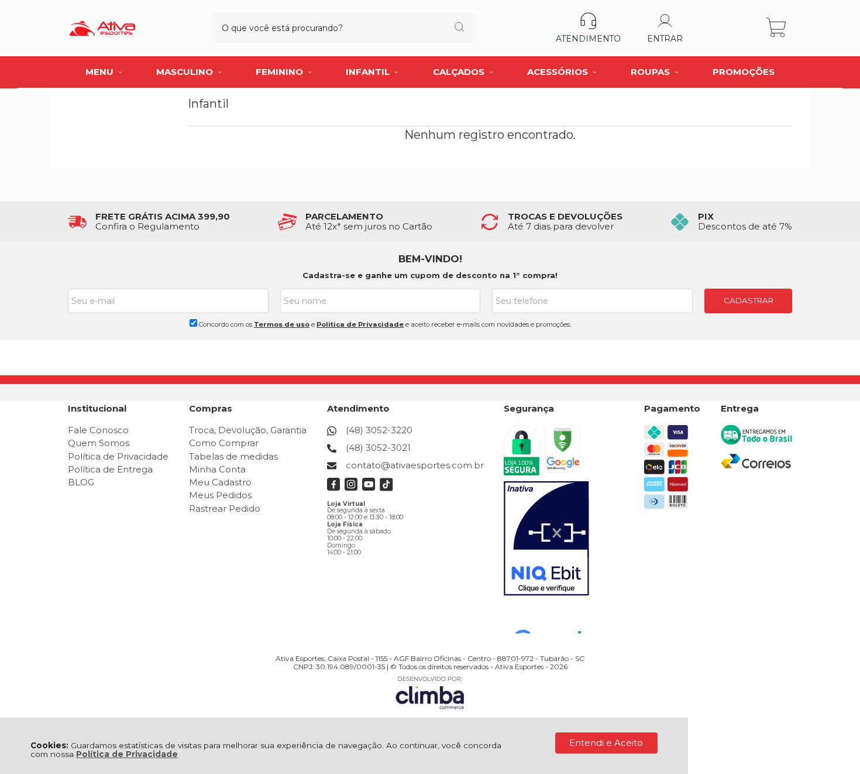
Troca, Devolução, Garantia (248, 430)
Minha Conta (217, 469)
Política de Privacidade (127, 754)
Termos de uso (281, 324)
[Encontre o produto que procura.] (459, 28)
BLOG (81, 482)
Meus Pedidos (220, 495)
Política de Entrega (110, 469)
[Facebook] (333, 488)
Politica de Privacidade (360, 324)
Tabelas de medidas (233, 456)
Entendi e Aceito (606, 742)
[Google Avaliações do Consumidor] (552, 617)
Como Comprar (224, 442)
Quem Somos (98, 442)
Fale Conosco (98, 430)
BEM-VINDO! (430, 259)
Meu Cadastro (220, 482)
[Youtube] (369, 488)
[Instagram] (351, 488)
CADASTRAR (748, 300)
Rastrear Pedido (224, 508)
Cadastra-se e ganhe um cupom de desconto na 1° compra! (430, 275)
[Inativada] (546, 538)
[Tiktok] (386, 488)
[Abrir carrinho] (777, 28)
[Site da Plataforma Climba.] (430, 692)
